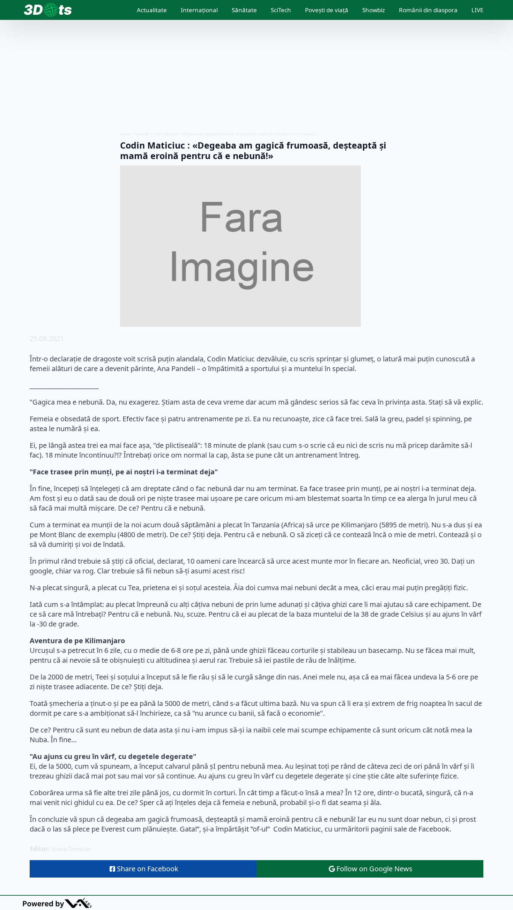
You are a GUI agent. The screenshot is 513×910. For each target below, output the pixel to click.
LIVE (477, 10)
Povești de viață (326, 10)
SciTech (281, 10)
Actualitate (152, 10)
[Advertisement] (256, 76)
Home (125, 133)
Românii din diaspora (428, 10)
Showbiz (373, 10)
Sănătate (244, 10)
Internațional (199, 10)
